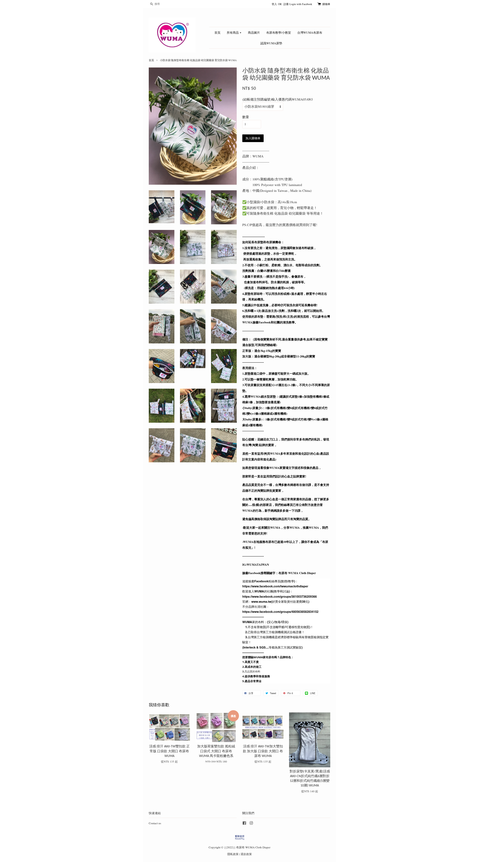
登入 (274, 4)
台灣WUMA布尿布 (309, 32)
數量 (245, 117)
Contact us (155, 823)
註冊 (286, 4)
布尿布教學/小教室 (278, 32)
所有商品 (233, 32)
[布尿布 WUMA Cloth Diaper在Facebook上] (244, 823)
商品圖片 (254, 32)
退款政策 (246, 854)
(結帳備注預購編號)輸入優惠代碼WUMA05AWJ (277, 99)
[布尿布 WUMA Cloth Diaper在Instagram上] (251, 823)
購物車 (326, 4)
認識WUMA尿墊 (271, 43)
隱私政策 (233, 854)
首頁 (217, 32)
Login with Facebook (300, 4)
